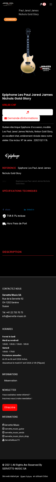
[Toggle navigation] (51, 4)
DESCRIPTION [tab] (12, 251)
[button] (27, 112)
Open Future (26, 476)
